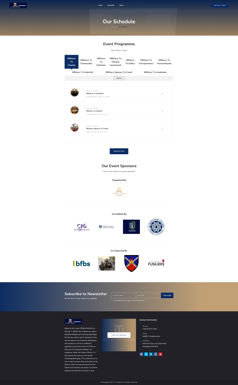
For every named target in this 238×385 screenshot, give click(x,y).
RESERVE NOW (119, 151)
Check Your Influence (119, 335)
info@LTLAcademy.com (151, 336)
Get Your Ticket (220, 5)
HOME (100, 5)
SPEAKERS (110, 5)
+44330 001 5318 (150, 329)
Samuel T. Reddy (71, 331)
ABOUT (121, 5)
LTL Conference (118, 382)
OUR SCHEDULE (134, 5)
